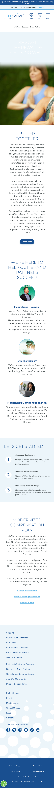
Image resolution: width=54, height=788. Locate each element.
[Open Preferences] (4, 783)
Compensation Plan (27, 590)
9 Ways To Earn (27, 602)
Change (40, 7)
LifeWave (17, 27)
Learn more (27, 242)
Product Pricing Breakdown (27, 596)
